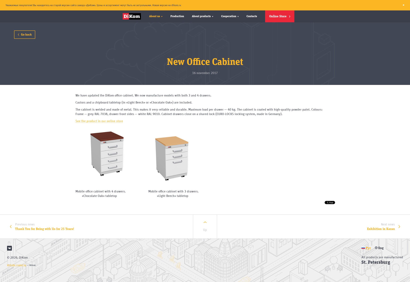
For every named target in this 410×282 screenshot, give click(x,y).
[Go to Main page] (132, 16)
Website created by (16, 265)
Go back (26, 34)
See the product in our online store (99, 121)
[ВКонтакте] (9, 248)
